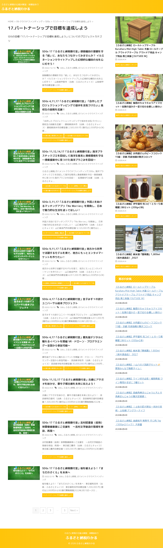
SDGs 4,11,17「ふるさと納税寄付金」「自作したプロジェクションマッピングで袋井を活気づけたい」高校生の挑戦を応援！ (72, 105)
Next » (74, 510)
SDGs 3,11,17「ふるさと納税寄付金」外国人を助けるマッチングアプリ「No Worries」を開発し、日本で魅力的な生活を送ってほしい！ (72, 206)
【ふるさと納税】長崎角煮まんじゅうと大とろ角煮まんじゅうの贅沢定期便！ (138, 394)
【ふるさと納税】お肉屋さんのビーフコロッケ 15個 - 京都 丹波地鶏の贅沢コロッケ (138, 324)
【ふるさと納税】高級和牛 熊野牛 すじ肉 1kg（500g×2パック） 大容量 (138, 422)
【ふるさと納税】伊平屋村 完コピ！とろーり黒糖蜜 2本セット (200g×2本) (139, 338)
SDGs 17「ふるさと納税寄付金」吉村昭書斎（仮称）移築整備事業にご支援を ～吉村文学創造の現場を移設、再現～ (72, 427)
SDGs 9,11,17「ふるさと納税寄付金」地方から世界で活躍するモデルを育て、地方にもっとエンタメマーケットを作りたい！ (72, 253)
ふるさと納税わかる (16, 9)
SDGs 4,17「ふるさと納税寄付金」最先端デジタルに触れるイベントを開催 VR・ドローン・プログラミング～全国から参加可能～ (72, 341)
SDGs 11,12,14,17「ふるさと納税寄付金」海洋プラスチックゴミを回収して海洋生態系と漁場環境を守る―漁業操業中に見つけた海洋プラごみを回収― (72, 156)
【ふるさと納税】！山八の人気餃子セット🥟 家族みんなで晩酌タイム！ (137, 366)
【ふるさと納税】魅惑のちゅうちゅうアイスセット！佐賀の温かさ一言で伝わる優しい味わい (138, 310)
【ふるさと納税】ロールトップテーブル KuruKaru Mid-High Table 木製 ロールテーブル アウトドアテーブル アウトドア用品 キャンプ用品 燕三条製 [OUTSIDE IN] (139, 292)
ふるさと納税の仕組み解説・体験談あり (81, 533)
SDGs (62, 68)
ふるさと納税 (71, 68)
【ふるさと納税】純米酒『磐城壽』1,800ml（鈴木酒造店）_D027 (137, 352)
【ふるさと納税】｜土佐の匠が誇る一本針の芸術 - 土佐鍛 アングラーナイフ (138, 408)
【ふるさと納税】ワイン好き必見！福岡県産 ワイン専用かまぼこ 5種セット (139, 380)
